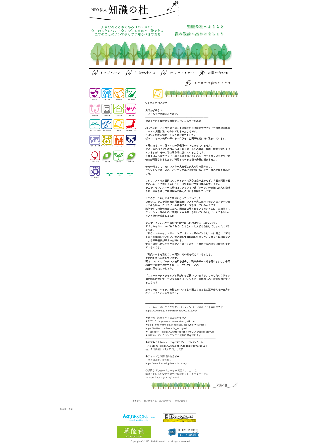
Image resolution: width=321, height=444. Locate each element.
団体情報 (136, 401)
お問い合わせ (208, 72)
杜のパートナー (174, 72)
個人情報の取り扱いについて (157, 401)
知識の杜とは (141, 72)
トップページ (108, 72)
